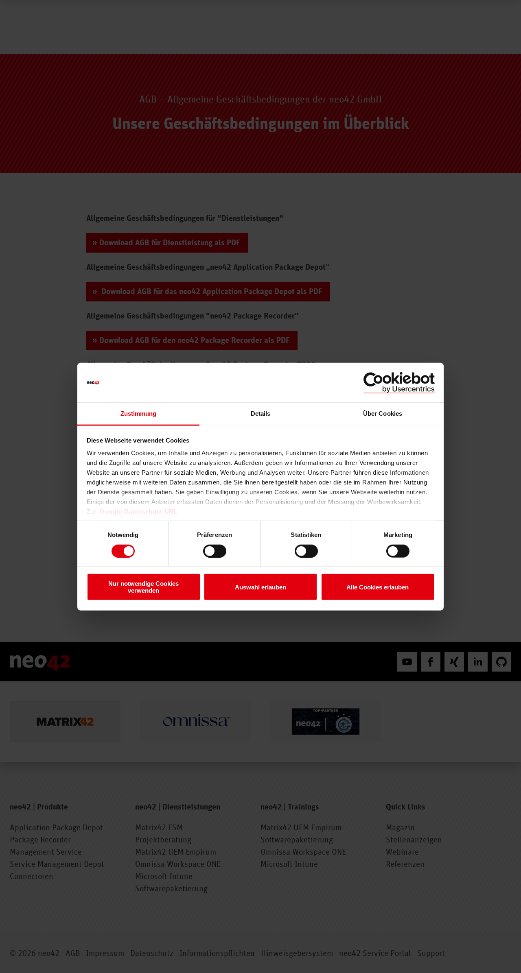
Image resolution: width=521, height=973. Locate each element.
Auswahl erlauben (260, 586)
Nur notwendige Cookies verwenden (143, 587)
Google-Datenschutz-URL (138, 511)
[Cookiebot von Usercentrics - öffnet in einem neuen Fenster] (399, 382)
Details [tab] (261, 413)
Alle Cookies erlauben (377, 586)
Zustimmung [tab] (138, 413)
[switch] (214, 550)
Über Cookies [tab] (382, 413)
